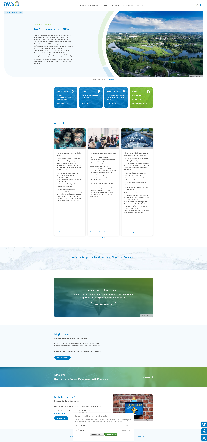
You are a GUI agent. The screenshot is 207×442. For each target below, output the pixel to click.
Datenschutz (100, 438)
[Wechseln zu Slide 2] (104, 237)
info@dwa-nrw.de (59, 413)
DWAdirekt (135, 95)
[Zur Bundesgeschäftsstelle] (197, 5)
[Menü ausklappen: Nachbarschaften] (134, 5)
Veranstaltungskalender (139, 104)
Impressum (107, 438)
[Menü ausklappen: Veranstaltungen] (99, 5)
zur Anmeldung (129, 232)
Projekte (104, 5)
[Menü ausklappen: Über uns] (85, 5)
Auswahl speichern (97, 434)
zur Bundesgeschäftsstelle (14, 12)
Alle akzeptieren (111, 434)
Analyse (82, 430)
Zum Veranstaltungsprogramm (103, 304)
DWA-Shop (135, 99)
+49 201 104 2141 (64, 410)
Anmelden (146, 377)
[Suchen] (200, 5)
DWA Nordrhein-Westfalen (100, 79)
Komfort (82, 425)
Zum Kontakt (61, 418)
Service (139, 5)
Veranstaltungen (93, 5)
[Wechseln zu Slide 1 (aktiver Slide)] (102, 237)
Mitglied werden (62, 358)
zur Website (60, 232)
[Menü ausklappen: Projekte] (108, 5)
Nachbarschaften (127, 5)
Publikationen (115, 5)
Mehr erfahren (61, 103)
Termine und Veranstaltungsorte (100, 232)
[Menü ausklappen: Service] (142, 5)
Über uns (81, 5)
